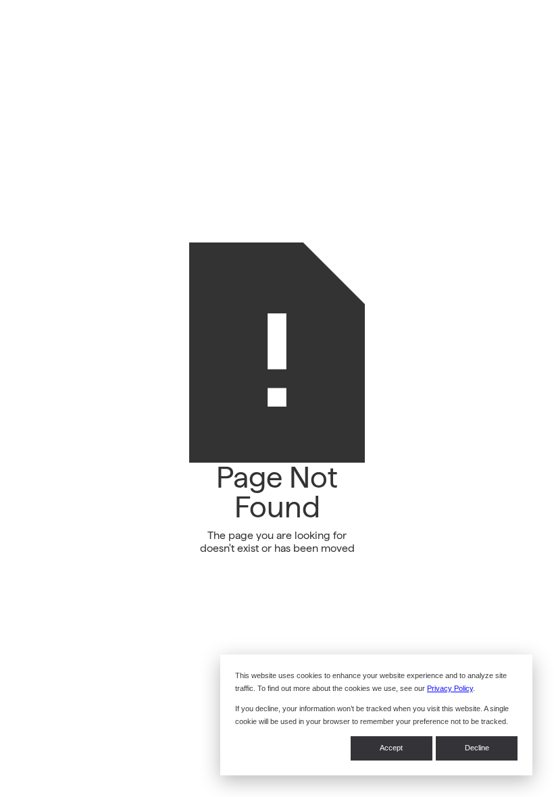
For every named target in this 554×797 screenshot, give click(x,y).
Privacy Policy (450, 688)
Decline (477, 748)
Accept (391, 748)
